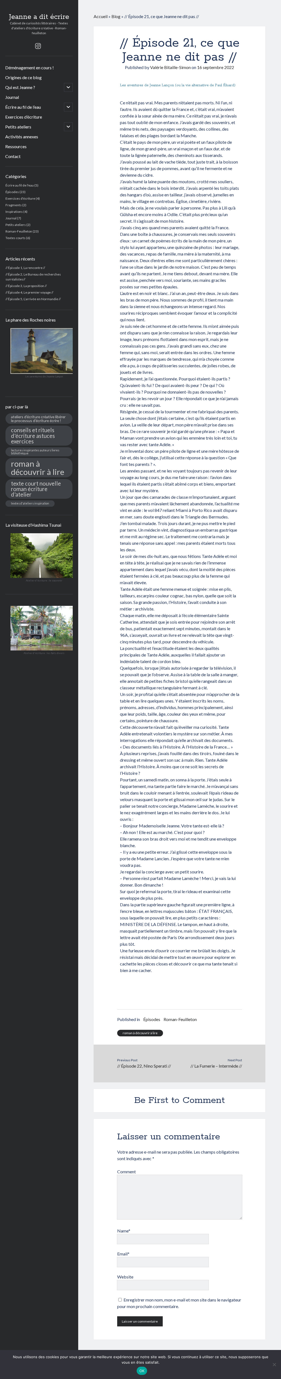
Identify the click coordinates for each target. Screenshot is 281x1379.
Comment (126, 1171)
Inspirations (14, 212)
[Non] (274, 1364)
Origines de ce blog (23, 77)
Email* (123, 1253)
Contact (13, 156)
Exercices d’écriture (23, 116)
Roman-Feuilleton (18, 231)
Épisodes (12, 192)
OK (142, 1371)
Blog (115, 16)
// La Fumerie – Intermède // (216, 1065)
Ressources (16, 146)
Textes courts (15, 238)
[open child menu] (68, 87)
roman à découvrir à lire (37, 467)
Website (125, 1276)
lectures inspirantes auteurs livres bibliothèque (35, 451)
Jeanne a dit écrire (39, 17)
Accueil (101, 16)
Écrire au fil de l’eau (23, 107)
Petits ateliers (18, 126)
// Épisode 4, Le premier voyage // (29, 292)
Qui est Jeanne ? (20, 87)
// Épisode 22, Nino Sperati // (144, 1065)
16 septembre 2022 (215, 67)
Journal (12, 97)
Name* (123, 1230)
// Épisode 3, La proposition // (26, 286)
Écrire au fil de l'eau (19, 185)
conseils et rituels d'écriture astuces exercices (33, 435)
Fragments (13, 205)
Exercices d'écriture (20, 198)
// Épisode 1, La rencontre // (25, 268)
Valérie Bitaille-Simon (170, 67)
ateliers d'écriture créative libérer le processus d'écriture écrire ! (38, 418)
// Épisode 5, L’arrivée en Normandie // (33, 299)
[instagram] (38, 46)
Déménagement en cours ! (29, 67)
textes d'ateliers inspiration (30, 503)
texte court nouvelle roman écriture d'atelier (36, 489)
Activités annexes (21, 136)
